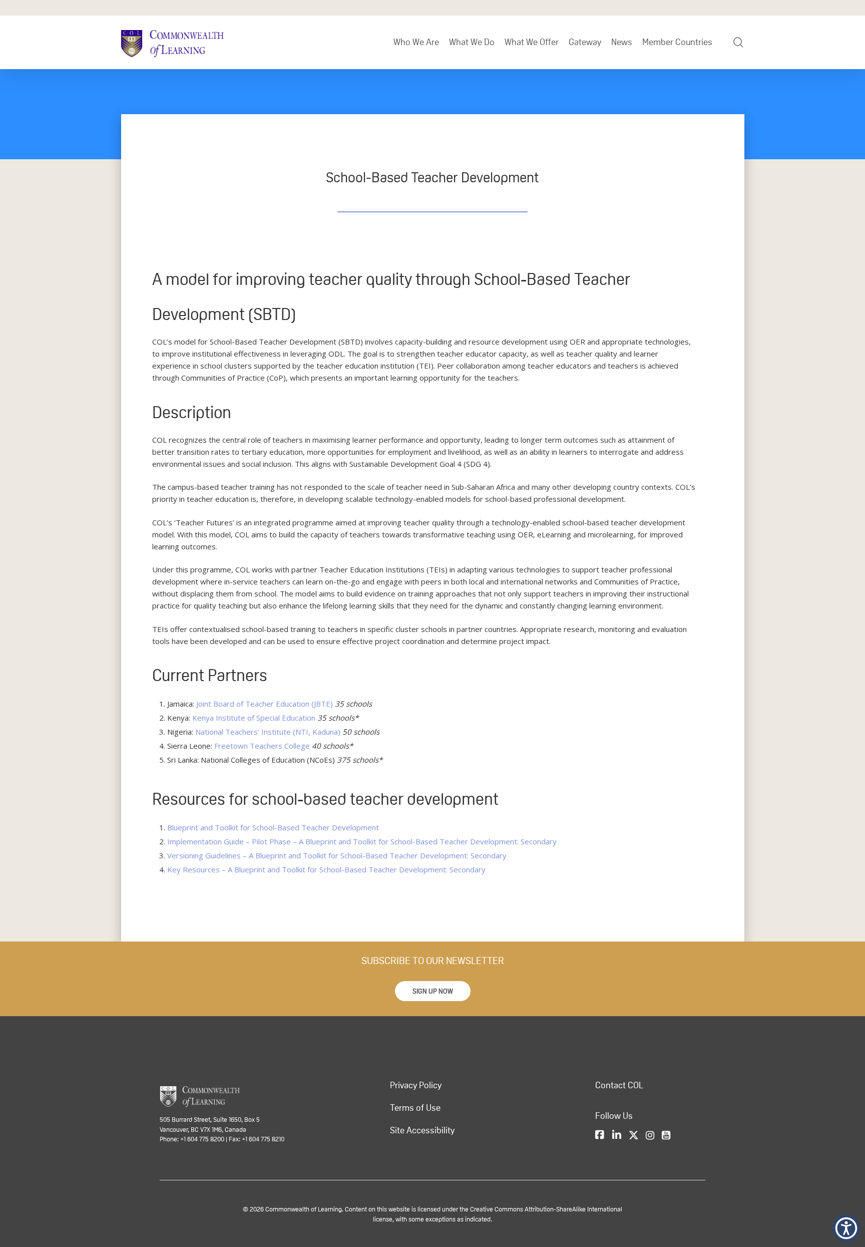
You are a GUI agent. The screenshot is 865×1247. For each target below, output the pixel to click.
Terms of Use (415, 1108)
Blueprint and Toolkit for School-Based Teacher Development (273, 827)
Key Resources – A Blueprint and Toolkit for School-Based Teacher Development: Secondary (326, 869)
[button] (433, 991)
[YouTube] (666, 1136)
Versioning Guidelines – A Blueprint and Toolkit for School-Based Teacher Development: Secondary (337, 855)
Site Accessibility (422, 1130)
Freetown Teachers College (262, 746)
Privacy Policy (416, 1085)
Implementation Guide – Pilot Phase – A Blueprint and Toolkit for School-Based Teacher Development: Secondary (362, 841)
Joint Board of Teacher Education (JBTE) (264, 704)
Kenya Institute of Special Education (253, 718)
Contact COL (619, 1085)
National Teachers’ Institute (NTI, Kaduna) (267, 732)
